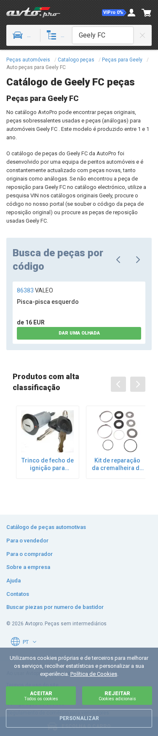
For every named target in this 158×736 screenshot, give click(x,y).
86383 (35, 290)
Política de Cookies (93, 674)
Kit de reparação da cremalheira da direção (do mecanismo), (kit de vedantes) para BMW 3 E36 (117, 464)
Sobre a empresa (28, 567)
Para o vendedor (27, 540)
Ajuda (13, 580)
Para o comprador (29, 554)
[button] (114, 12)
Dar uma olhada (79, 333)
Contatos (17, 594)
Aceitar (41, 696)
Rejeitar (117, 696)
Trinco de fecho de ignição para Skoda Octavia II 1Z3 (47, 464)
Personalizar (79, 718)
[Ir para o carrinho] (147, 13)
